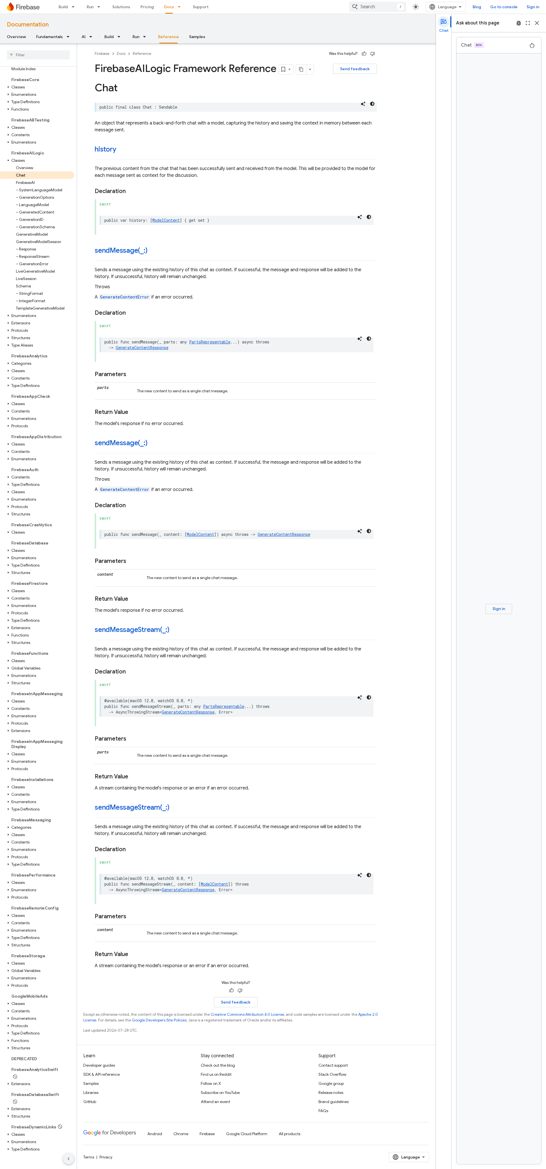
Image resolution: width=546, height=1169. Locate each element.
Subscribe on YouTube (220, 1092)
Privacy (106, 1157)
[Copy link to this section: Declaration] (131, 191)
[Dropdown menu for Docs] (181, 7)
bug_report (518, 23)
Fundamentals (49, 36)
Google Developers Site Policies (159, 1020)
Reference (168, 36)
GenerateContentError (124, 297)
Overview (16, 36)
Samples (197, 36)
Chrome (180, 1133)
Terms (88, 1157)
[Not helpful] (372, 53)
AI (84, 36)
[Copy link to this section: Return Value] (134, 412)
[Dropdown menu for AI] (92, 36)
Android (154, 1133)
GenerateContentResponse (142, 347)
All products (289, 1133)
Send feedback (355, 68)
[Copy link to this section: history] (121, 149)
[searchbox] (38, 54)
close (536, 23)
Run (90, 6)
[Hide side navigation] (68, 1158)
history (105, 149)
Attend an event (215, 1101)
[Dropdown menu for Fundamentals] (69, 36)
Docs (169, 6)
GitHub (89, 1101)
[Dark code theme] (372, 103)
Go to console (504, 6)
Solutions (121, 6)
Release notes (330, 1092)
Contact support (333, 1065)
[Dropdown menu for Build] (75, 7)
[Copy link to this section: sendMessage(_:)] (153, 251)
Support (200, 6)
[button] (37, 87)
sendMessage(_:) (121, 250)
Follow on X (211, 1083)
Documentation (28, 24)
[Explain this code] (363, 103)
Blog (477, 6)
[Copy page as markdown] (301, 69)
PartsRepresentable (209, 342)
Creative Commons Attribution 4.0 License (247, 1014)
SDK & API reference (101, 1074)
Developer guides (99, 1065)
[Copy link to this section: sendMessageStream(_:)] (175, 630)
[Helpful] (364, 53)
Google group (331, 1083)
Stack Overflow (332, 1074)
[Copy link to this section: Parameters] (132, 374)
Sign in (533, 6)
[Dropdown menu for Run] (100, 7)
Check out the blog (218, 1065)
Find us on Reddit (216, 1074)
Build (63, 6)
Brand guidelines (333, 1101)
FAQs (323, 1110)
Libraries (90, 1092)
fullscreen (527, 23)
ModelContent (166, 220)
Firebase (102, 53)
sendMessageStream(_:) (132, 629)
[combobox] (377, 7)
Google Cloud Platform (246, 1133)
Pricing (147, 6)
